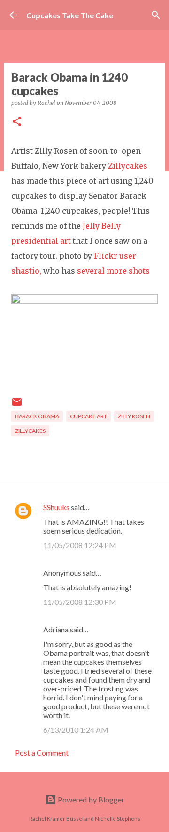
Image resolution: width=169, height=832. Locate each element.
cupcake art (88, 416)
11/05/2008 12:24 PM (79, 545)
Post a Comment (42, 752)
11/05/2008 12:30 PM (79, 601)
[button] (17, 122)
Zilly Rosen (134, 416)
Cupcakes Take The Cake (69, 15)
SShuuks (56, 507)
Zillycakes (127, 166)
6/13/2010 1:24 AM (75, 729)
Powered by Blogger (90, 799)
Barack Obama (37, 416)
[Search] (155, 15)
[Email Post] (17, 405)
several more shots (113, 270)
